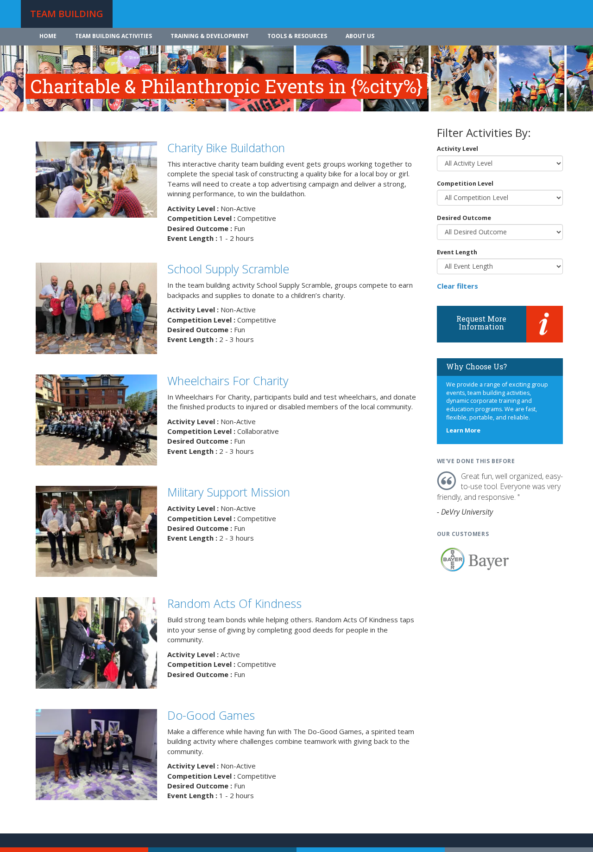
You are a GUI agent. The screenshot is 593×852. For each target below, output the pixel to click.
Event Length (457, 252)
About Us (360, 36)
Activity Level (457, 148)
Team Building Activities (113, 36)
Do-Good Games (211, 715)
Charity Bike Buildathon (226, 147)
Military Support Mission (228, 492)
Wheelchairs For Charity (227, 380)
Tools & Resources (297, 36)
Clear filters (457, 285)
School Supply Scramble (228, 269)
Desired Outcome (464, 217)
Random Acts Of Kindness (234, 603)
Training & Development (209, 36)
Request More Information (481, 322)
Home (48, 36)
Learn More (463, 430)
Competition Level (465, 183)
